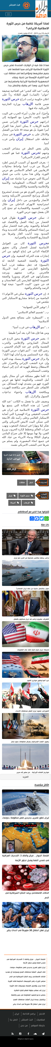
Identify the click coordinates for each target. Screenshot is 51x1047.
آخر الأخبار (40, 944)
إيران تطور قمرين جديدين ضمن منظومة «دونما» (25, 817)
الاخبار (42, 1013)
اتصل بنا (14, 1019)
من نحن (24, 1025)
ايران (17, 1013)
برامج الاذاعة (29, 1013)
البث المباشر (27, 1019)
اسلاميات (40, 1019)
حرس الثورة (10, 99)
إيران (19, 139)
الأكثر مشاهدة (37, 951)
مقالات (22, 482)
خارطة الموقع (38, 1025)
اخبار (31, 482)
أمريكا (13, 503)
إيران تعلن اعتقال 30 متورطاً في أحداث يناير (28, 930)
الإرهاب (27, 104)
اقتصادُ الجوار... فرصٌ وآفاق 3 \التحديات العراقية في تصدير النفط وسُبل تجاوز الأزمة (25, 858)
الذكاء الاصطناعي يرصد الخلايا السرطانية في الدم (27, 895)
